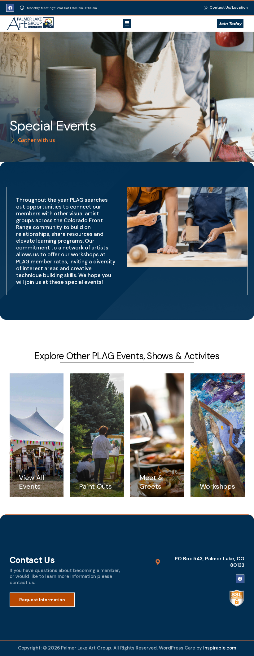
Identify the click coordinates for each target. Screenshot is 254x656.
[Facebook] (10, 8)
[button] (127, 23)
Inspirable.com (219, 648)
